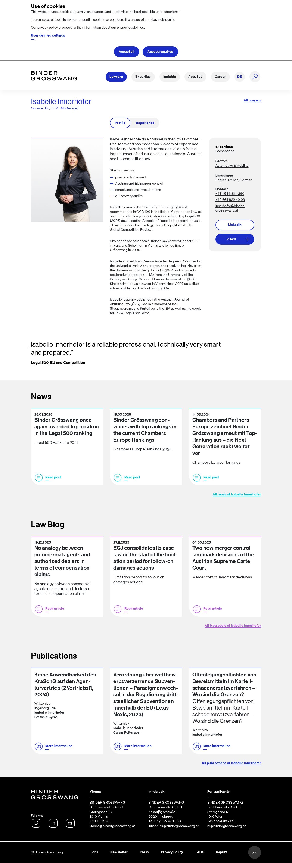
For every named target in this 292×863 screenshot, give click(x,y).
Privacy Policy (172, 852)
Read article (54, 608)
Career (220, 76)
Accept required (160, 51)
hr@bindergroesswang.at (226, 826)
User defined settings (48, 35)
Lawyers (116, 76)
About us (195, 76)
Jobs (94, 852)
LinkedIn (235, 224)
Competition (224, 151)
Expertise (143, 76)
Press (144, 852)
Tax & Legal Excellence (132, 313)
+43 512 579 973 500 (165, 821)
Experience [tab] (145, 123)
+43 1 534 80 (100, 821)
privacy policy (47, 27)
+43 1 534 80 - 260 (229, 193)
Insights (169, 76)
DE (239, 76)
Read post (53, 477)
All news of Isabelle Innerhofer (237, 494)
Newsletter (119, 852)
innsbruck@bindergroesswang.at (174, 826)
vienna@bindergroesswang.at (112, 826)
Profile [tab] (120, 123)
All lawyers (252, 100)
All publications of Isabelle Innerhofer (231, 763)
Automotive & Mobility (232, 165)
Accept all (126, 51)
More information (59, 746)
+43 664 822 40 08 (230, 199)
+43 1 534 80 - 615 (221, 821)
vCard (231, 239)
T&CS (199, 852)
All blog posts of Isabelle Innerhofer (233, 625)
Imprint (221, 852)
